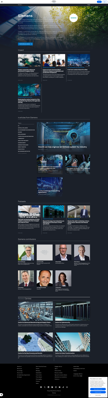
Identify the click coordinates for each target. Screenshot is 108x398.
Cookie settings (98, 395)
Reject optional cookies (98, 389)
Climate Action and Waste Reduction (25, 136)
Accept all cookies (98, 392)
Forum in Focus (21, 149)
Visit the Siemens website (24, 43)
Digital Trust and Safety (23, 140)
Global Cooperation (22, 153)
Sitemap (54, 392)
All (18, 125)
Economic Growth (22, 142)
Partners (20, 4)
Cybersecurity (21, 138)
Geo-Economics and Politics (24, 151)
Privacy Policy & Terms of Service (54, 390)
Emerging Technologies (23, 144)
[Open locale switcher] (1, 394)
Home (89, 4)
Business (20, 132)
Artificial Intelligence (23, 127)
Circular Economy (22, 134)
